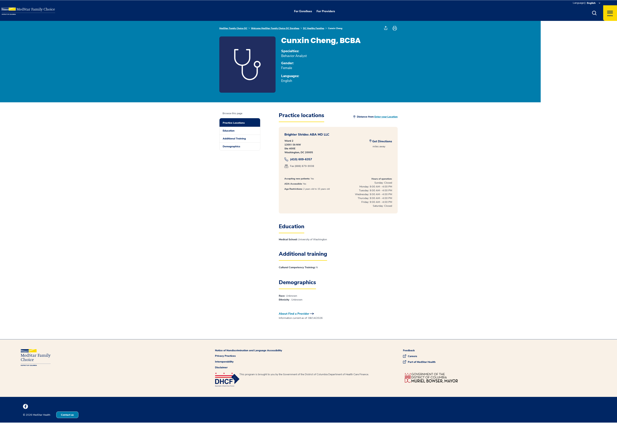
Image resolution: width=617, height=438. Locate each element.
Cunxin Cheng (335, 28)
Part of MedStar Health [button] (422, 362)
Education (229, 131)
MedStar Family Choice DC (233, 28)
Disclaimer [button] (221, 367)
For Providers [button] (326, 11)
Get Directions (382, 141)
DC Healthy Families (313, 28)
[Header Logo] (18, 9)
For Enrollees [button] (303, 11)
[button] (594, 13)
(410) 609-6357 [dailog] (301, 159)
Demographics (231, 146)
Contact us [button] (67, 415)
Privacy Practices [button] (225, 356)
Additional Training (234, 138)
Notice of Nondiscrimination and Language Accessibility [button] (248, 350)
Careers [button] (412, 356)
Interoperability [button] (224, 361)
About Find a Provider (294, 314)
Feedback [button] (409, 350)
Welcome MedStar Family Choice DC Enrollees (275, 28)
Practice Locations (234, 123)
